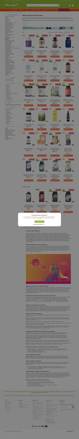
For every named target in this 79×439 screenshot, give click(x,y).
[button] (39, 224)
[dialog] (39, 219)
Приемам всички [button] (39, 221)
